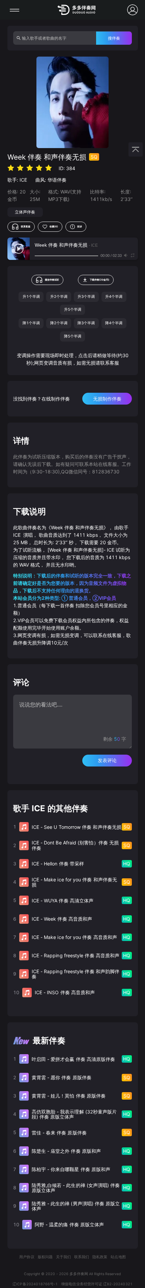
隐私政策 (99, 1257)
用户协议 (26, 1257)
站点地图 (118, 1257)
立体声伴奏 (25, 211)
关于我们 (63, 1257)
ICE (23, 180)
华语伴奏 (57, 180)
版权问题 (45, 1257)
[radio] (10, 168)
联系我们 (81, 1257)
